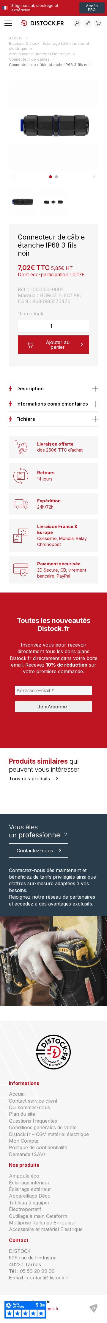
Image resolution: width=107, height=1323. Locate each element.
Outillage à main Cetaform (38, 1216)
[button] (50, 176)
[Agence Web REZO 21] (93, 1309)
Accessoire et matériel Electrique (46, 1229)
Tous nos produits (29, 778)
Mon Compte (23, 1141)
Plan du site (22, 1114)
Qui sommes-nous (29, 1107)
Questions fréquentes (33, 1121)
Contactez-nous (35, 851)
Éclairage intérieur (29, 1183)
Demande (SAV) (27, 1154)
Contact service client (33, 1101)
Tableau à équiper (29, 1203)
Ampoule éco (24, 1176)
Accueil (17, 1094)
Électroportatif (25, 1209)
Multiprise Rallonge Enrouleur (42, 1223)
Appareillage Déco (30, 1196)
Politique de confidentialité (38, 1147)
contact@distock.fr (48, 1278)
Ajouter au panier (58, 344)
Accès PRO (92, 8)
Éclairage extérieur (30, 1189)
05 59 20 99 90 (37, 1271)
